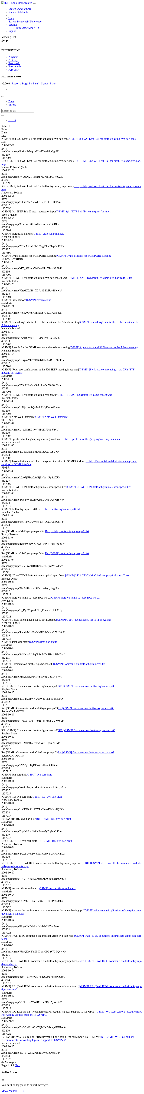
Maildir (13, 1090)
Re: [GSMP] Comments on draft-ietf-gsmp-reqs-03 (86, 708)
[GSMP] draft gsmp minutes (48, 233)
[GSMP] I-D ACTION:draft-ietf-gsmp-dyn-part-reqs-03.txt (99, 277)
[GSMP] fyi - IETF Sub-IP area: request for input (83, 211)
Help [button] (11, 18)
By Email (34, 83)
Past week (14, 63)
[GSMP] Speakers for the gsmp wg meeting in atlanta (90, 439)
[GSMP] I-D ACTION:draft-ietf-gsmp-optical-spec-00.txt (97, 575)
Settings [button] (12, 24)
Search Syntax (16, 21)
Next (17, 1065)
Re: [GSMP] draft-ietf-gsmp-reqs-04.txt (67, 531)
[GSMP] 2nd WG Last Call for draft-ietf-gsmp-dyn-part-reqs (102, 138)
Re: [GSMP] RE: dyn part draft (53, 818)
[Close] (2, 1079)
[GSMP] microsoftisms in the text (57, 888)
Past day (13, 60)
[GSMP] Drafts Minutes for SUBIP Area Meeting (83, 255)
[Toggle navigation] (34, 3)
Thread (12, 104)
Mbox (4, 1090)
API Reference (33, 21)
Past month (14, 66)
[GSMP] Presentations (38, 299)
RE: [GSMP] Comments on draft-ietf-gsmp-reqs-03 (86, 686)
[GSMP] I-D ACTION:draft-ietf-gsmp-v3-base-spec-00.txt (98, 486)
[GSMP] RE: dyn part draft (47, 796)
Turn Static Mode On (27, 27)
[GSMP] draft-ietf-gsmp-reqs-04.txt (60, 509)
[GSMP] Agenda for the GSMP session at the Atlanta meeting (104, 347)
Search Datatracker (19, 12)
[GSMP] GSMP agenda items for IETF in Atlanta (83, 619)
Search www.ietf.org (19, 8)
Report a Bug (19, 83)
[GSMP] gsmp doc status (43, 641)
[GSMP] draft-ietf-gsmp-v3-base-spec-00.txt (74, 597)
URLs (21, 1090)
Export (12, 120)
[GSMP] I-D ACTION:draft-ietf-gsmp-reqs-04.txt (84, 394)
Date (11, 101)
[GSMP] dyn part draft (39, 774)
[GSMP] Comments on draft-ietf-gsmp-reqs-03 (79, 663)
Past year (13, 69)
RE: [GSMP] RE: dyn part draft (54, 840)
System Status (49, 83)
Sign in (12, 30)
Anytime (13, 56)
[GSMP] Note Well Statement (50, 416)
